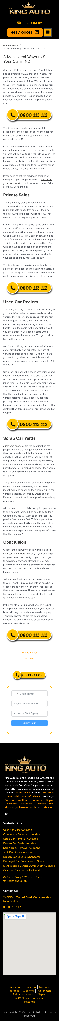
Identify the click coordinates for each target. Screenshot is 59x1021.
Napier (50, 800)
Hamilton (41, 803)
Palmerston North (26, 807)
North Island (23, 792)
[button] (48, 32)
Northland (48, 792)
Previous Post (29, 653)
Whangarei (11, 803)
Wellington (26, 803)
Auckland (23, 800)
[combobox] (15, 694)
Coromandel (12, 796)
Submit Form (29, 723)
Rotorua (9, 800)
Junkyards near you (13, 446)
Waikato (37, 800)
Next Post (29, 658)
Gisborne (47, 807)
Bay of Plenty (31, 796)
